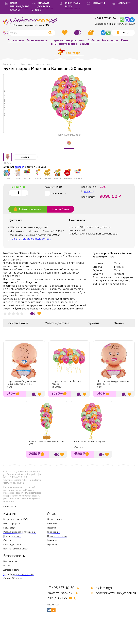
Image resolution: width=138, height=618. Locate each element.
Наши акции (9, 527)
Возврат (7, 565)
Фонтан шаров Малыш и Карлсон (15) (46, 443)
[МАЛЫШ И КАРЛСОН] (7, 157)
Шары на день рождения (68, 40)
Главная (7, 64)
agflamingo (104, 588)
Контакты (52, 540)
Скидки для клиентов (14, 544)
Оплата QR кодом (12, 578)
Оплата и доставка (57, 536)
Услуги (84, 44)
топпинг (19, 167)
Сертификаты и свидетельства (18, 574)
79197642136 (57, 598)
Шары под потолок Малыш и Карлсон (66, 383)
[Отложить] (39, 313)
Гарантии (52, 544)
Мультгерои (110, 40)
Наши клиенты (54, 519)
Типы (124, 40)
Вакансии (52, 523)
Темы (53, 44)
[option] (69, 103)
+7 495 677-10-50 (105, 18)
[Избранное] (65, 32)
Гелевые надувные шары (15, 548)
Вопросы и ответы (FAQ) (15, 519)
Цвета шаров (68, 44)
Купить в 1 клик (60, 209)
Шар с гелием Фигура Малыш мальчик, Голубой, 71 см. (22, 383)
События (94, 40)
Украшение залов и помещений (19, 532)
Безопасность (10, 561)
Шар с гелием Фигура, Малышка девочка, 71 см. (113, 383)
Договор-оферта (11, 569)
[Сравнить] (78, 32)
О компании (53, 532)
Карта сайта (9, 506)
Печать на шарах (12, 536)
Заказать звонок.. (60, 593)
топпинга (89, 191)
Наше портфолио (12, 523)
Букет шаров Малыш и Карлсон (90, 441)
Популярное (16, 40)
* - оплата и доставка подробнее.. (29, 238)
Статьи (7, 540)
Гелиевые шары (37, 40)
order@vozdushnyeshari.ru (116, 593)
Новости (51, 527)
